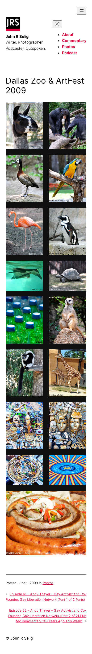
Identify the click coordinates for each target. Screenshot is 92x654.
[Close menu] (57, 24)
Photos (48, 583)
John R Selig (17, 36)
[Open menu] (81, 11)
